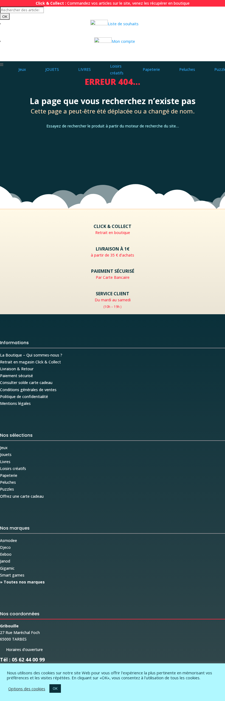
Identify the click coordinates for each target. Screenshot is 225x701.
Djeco (5, 547)
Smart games (12, 575)
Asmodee (8, 540)
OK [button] (55, 688)
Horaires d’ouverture (21, 649)
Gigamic (7, 568)
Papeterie (8, 475)
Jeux (4, 447)
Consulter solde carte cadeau (26, 382)
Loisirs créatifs (13, 468)
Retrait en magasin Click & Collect (30, 362)
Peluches (8, 482)
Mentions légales (15, 403)
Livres (5, 461)
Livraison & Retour (16, 368)
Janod (5, 561)
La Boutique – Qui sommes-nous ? (31, 355)
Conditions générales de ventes (28, 389)
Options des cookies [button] (26, 688)
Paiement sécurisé (16, 375)
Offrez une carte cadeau (22, 496)
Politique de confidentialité (24, 396)
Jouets (6, 454)
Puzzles (7, 489)
